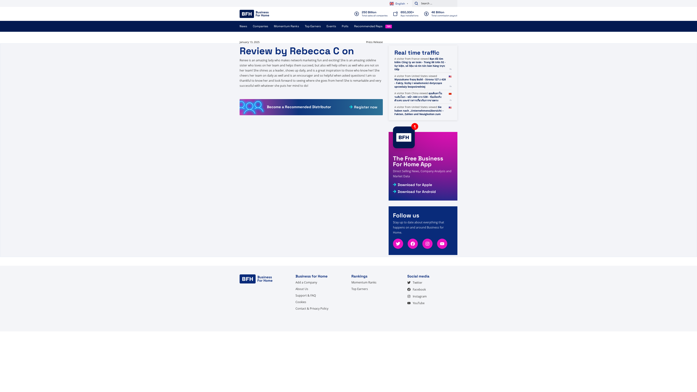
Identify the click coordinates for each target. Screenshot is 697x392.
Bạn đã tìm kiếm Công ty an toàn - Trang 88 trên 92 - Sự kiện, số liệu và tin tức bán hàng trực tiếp (420, 64)
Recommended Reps (368, 26)
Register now (365, 107)
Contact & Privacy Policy (311, 309)
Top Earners (313, 26)
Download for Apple (415, 185)
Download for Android (417, 191)
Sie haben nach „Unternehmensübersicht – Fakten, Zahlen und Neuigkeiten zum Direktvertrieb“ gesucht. (419, 112)
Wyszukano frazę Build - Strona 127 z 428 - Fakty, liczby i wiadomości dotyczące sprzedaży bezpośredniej (420, 83)
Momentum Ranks (286, 26)
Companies (260, 26)
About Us (301, 289)
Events (331, 26)
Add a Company (306, 282)
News (243, 26)
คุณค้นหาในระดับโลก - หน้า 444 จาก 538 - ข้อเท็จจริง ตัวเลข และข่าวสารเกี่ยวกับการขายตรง (418, 96)
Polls (345, 26)
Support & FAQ (305, 295)
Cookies (300, 302)
